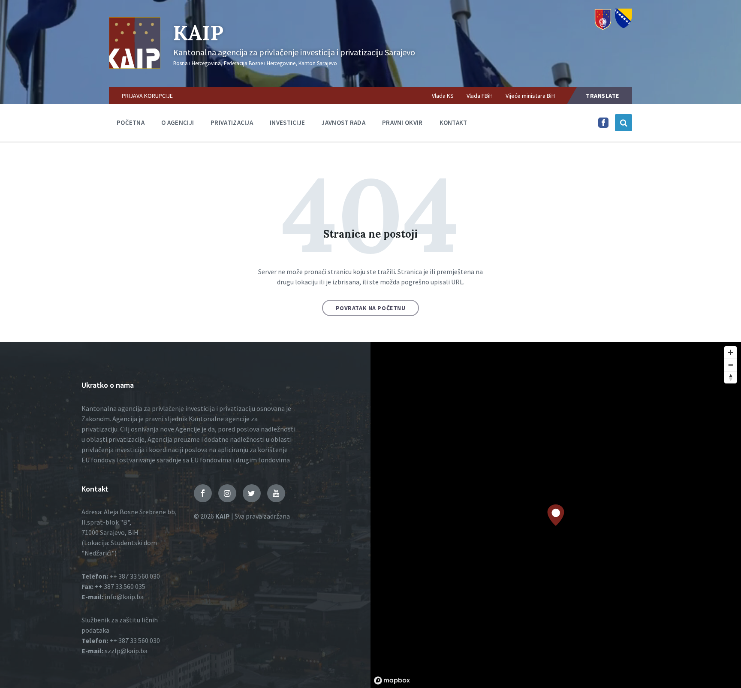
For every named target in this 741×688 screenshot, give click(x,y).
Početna (131, 122)
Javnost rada (343, 122)
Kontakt (453, 122)
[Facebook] (603, 125)
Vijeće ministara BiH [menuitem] (530, 96)
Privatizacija (232, 122)
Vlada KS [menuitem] (443, 96)
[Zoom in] (730, 352)
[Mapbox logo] (392, 680)
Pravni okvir (402, 122)
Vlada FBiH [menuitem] (480, 96)
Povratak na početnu (371, 308)
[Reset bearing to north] (730, 377)
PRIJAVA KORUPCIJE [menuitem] (147, 96)
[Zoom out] (730, 365)
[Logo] (134, 66)
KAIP (198, 33)
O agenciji (177, 122)
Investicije (287, 122)
